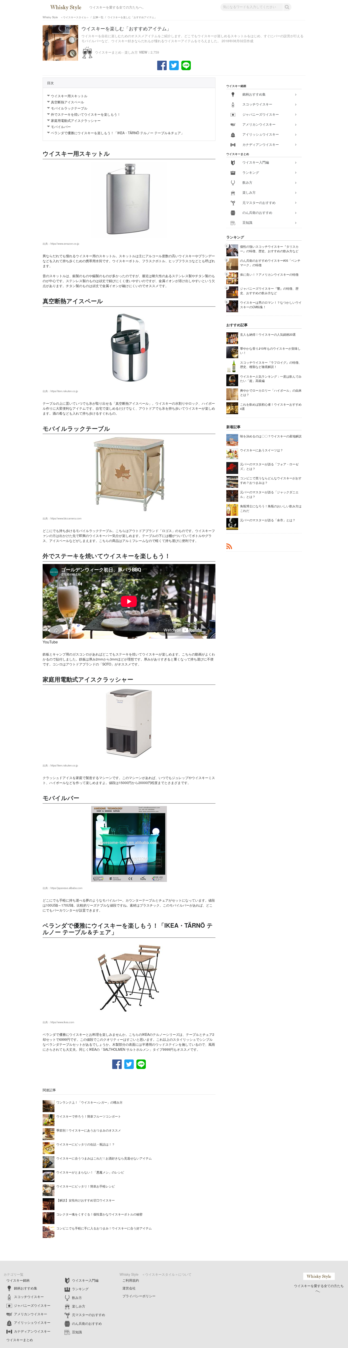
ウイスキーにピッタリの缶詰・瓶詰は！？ (85, 1144)
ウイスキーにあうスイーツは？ (261, 450)
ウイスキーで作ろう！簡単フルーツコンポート (88, 1116)
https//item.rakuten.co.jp (64, 391)
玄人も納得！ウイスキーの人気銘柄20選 (268, 334)
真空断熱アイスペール (67, 102)
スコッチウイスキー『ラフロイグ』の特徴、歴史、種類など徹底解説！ (271, 364)
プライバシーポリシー (139, 1295)
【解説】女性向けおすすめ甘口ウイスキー (85, 1200)
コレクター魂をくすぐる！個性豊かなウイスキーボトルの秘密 (99, 1214)
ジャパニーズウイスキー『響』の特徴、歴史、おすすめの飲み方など (269, 290)
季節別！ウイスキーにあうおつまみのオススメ (88, 1130)
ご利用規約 (130, 1280)
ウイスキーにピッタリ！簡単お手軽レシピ (85, 1186)
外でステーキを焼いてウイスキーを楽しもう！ (85, 114)
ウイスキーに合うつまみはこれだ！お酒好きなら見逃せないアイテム (104, 1158)
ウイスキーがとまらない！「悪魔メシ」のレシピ (90, 1172)
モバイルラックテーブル (69, 108)
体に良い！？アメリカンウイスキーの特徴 (269, 274)
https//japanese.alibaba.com (66, 888)
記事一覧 (98, 17)
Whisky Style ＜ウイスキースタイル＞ (66, 17)
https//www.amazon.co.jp (64, 243)
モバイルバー (61, 126)
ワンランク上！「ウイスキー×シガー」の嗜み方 (89, 1102)
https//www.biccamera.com (65, 518)
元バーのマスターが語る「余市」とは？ (267, 520)
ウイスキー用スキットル (69, 95)
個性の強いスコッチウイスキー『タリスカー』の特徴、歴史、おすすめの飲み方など (269, 248)
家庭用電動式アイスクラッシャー (76, 120)
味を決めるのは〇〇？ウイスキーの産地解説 (271, 436)
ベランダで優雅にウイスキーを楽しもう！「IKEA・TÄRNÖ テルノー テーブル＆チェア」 (117, 132)
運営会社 (129, 1288)
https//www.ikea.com (62, 1022)
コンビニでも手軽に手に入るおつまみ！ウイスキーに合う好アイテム (104, 1228)
